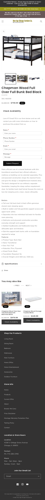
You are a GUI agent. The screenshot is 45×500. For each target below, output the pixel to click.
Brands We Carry (10, 409)
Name (6, 130)
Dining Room (8, 344)
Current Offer (9, 399)
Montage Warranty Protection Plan (16, 418)
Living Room (8, 339)
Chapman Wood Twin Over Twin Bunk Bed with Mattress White (11, 312)
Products (7, 395)
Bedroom (7, 348)
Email (6, 146)
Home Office (8, 362)
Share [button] (6, 270)
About (6, 404)
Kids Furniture (9, 358)
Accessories (8, 372)
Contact (7, 428)
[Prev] (2, 79)
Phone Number (9, 138)
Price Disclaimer (9, 413)
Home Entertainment (11, 367)
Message (7, 154)
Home (6, 390)
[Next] (42, 79)
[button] (2, 21)
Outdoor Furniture (10, 377)
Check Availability (11, 322)
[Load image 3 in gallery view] (34, 78)
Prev (17, 285)
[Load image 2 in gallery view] (22, 78)
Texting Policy (9, 423)
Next (28, 285)
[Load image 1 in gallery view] (10, 78)
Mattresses (8, 353)
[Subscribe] (38, 476)
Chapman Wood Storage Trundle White (32, 312)
